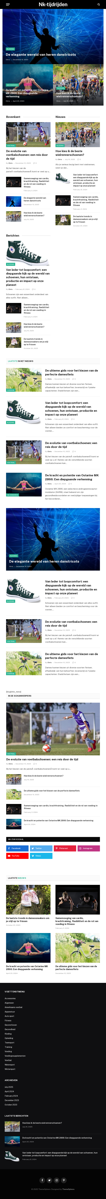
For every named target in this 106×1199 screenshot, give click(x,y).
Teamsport (9, 1043)
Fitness (8, 1020)
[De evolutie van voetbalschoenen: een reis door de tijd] (28, 134)
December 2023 (12, 1100)
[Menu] (8, 4)
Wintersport (10, 1069)
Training (8, 1047)
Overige (10, 390)
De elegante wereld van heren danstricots (41, 54)
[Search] (98, 4)
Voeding (8, 1051)
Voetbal (11, 145)
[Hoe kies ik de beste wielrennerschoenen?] (78, 85)
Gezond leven (11, 1025)
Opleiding (9, 1038)
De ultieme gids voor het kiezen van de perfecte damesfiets (71, 372)
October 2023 (11, 1105)
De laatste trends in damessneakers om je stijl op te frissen (85, 219)
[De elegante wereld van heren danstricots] (53, 36)
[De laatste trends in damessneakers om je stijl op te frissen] (63, 220)
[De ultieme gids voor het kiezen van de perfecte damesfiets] (24, 380)
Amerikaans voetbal (13, 1007)
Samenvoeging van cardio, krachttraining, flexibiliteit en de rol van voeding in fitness (36, 182)
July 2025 (9, 1087)
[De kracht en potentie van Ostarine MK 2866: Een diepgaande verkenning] (27, 85)
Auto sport (9, 1016)
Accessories (10, 998)
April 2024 (9, 1091)
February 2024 (11, 1096)
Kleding (10, 49)
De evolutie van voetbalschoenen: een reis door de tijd (27, 154)
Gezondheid (12, 85)
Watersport (10, 1065)
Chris (8, 60)
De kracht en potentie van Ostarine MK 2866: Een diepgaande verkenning (27, 93)
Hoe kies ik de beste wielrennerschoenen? (69, 95)
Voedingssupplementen (15, 1056)
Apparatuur (10, 1012)
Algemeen (9, 1003)
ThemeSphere (68, 1189)
